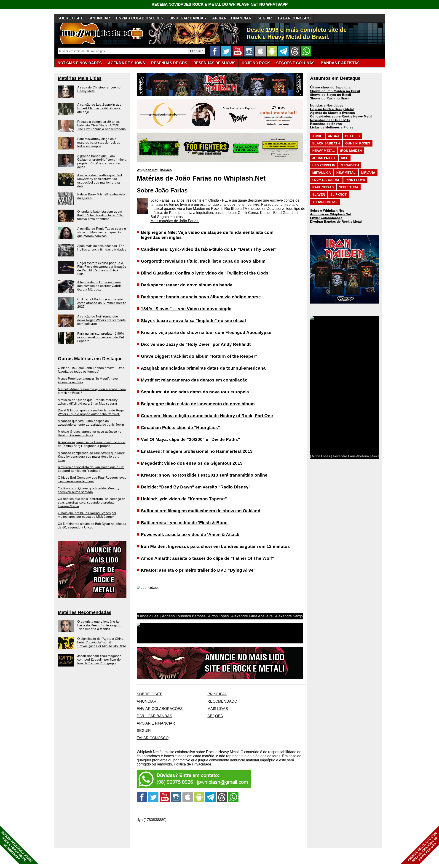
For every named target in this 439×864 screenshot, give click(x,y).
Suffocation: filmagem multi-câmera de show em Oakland (200, 510)
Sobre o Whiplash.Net (327, 210)
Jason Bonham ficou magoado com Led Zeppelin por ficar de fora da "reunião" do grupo (99, 659)
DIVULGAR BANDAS (187, 18)
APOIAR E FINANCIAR (232, 18)
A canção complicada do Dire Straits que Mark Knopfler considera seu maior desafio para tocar (91, 456)
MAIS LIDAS (217, 709)
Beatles (352, 136)
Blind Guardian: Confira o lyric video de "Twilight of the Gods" (205, 273)
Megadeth (350, 165)
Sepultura (348, 187)
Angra (334, 136)
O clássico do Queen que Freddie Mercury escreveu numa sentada (88, 490)
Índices (166, 170)
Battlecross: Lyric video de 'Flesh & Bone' (185, 522)
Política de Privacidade (192, 764)
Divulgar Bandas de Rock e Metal (336, 221)
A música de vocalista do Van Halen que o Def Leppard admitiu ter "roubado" (91, 468)
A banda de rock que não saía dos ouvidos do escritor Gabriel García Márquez (99, 285)
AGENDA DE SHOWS (126, 63)
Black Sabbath (326, 143)
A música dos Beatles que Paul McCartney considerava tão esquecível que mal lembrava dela (99, 180)
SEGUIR (265, 18)
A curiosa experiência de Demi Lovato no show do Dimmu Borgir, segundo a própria (92, 444)
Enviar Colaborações (326, 218)
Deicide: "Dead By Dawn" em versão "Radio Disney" (196, 487)
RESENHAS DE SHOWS (214, 63)
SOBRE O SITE (71, 18)
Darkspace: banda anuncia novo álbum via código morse (201, 296)
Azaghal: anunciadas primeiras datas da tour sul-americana (203, 368)
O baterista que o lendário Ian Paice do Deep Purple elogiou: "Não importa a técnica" (99, 625)
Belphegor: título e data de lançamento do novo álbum (198, 403)
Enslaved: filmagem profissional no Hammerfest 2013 (197, 451)
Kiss (344, 158)
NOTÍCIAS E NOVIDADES (80, 63)
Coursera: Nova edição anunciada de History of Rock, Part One (207, 415)
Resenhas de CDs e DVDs (330, 120)
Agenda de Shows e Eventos (332, 113)
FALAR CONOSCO (294, 18)
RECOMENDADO (222, 701)
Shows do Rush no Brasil (330, 98)
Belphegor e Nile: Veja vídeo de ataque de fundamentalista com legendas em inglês (207, 235)
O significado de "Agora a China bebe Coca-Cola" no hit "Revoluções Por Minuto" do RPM (101, 642)
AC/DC (317, 136)
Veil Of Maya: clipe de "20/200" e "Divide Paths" (190, 439)
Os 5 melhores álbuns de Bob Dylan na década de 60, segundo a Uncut (92, 525)
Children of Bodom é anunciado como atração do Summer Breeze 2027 (101, 302)
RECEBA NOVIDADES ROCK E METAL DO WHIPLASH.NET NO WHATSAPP (220, 4)
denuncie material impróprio (252, 760)
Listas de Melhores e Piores (331, 127)
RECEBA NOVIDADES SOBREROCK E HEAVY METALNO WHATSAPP (17, 847)
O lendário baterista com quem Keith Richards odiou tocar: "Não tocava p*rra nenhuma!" (100, 215)
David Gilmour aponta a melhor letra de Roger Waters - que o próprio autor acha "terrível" (91, 412)
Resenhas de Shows (326, 123)
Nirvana (368, 172)
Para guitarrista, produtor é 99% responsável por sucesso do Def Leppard (100, 337)
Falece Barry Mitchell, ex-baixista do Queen (101, 196)
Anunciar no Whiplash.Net (330, 214)
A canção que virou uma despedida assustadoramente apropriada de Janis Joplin (91, 422)
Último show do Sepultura (330, 87)
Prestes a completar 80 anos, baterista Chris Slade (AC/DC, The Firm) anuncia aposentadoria (101, 125)
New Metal (346, 172)
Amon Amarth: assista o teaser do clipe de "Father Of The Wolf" (207, 558)
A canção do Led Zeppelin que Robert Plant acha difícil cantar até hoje (99, 108)
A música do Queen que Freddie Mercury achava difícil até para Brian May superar (88, 401)
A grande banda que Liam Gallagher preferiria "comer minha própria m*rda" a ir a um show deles (101, 161)
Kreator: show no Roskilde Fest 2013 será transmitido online (204, 475)
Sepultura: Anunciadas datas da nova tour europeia (195, 391)
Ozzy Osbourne (326, 180)
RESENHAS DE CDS (169, 63)
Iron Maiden (351, 150)
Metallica (321, 172)
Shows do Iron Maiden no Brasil (335, 91)
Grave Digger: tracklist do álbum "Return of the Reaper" (199, 356)
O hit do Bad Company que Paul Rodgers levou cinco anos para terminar (92, 479)
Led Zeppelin (323, 165)
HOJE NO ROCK (256, 63)
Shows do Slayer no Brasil (330, 94)
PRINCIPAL (217, 694)
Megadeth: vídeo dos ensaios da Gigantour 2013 (192, 463)
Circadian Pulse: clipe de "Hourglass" (180, 427)
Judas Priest (323, 158)
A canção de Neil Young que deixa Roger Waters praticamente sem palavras (101, 320)
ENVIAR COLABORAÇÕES (139, 18)
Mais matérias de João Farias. (174, 221)
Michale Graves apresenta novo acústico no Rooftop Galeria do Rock (89, 433)
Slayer (318, 194)
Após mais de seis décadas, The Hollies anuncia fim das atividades (101, 247)
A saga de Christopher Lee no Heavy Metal (98, 89)
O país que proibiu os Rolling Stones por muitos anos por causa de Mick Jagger (87, 514)
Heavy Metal (323, 150)
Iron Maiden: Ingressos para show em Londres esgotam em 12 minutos (215, 546)
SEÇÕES (295, 63)
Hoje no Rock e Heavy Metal (332, 109)
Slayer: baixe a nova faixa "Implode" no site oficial (193, 320)
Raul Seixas (323, 187)
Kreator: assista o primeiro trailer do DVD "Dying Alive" (198, 570)
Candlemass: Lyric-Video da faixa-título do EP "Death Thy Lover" (209, 249)
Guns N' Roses (357, 143)
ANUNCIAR (100, 18)
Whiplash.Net (147, 170)
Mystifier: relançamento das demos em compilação (194, 380)
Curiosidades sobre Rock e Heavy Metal (341, 116)
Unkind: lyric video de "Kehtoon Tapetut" (184, 498)
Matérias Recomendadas (84, 612)
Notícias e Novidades (326, 105)
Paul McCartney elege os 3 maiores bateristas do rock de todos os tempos (98, 142)
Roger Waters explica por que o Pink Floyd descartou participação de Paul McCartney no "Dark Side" (101, 268)
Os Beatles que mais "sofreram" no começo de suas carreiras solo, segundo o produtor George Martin (92, 502)
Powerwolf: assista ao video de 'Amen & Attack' (191, 534)
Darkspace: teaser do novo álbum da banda (187, 285)
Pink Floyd (355, 180)
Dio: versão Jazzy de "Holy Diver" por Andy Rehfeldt (196, 344)
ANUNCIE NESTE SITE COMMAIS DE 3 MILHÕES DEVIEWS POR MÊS (422, 847)
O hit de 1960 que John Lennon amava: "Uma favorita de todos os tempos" (91, 369)
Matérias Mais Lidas (80, 78)
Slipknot (338, 194)
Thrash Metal (324, 202)
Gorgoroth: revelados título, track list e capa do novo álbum (203, 261)
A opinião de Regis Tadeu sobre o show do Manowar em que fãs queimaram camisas (101, 232)
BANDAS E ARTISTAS (340, 63)
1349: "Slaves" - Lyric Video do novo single (186, 308)
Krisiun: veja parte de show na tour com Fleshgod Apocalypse (206, 332)
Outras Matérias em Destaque (90, 358)
